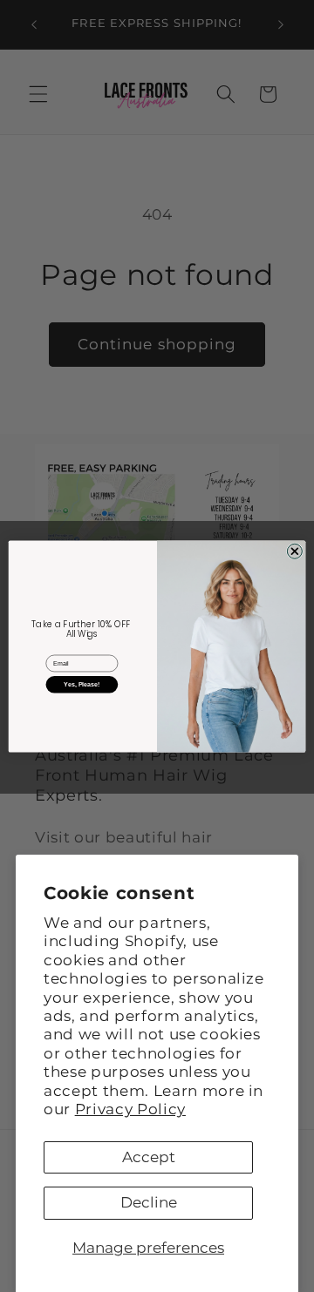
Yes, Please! (81, 683)
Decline (148, 1202)
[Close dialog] (294, 551)
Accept (148, 1157)
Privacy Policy (130, 1109)
